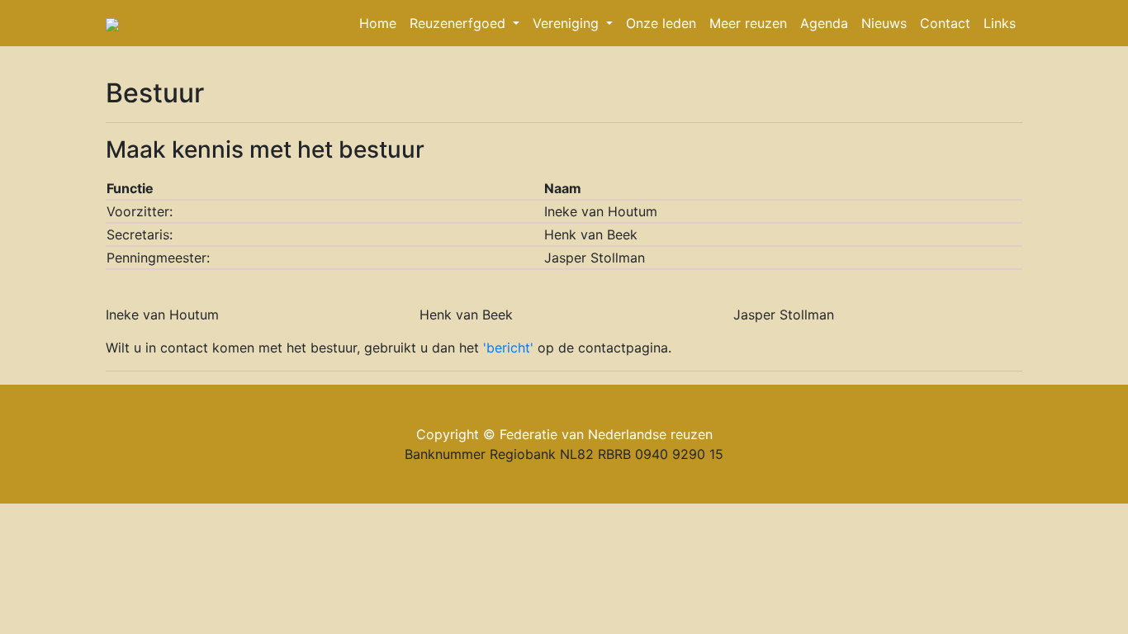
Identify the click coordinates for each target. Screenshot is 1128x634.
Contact (945, 23)
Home (377, 23)
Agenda (824, 23)
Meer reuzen (748, 23)
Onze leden (661, 23)
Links (999, 23)
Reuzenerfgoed (459, 23)
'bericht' (510, 347)
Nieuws (884, 23)
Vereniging (568, 23)
